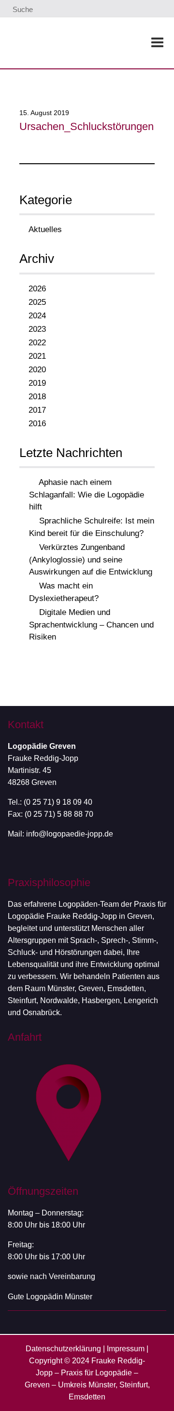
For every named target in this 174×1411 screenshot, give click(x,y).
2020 (37, 369)
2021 (37, 356)
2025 (37, 302)
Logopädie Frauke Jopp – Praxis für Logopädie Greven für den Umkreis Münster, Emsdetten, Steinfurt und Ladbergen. (65, 42)
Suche (22, 9)
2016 (37, 423)
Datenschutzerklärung (63, 1349)
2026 (37, 288)
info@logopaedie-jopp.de (69, 834)
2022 (37, 342)
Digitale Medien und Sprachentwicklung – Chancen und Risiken (91, 624)
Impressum (126, 1349)
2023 (37, 329)
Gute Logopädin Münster (50, 1297)
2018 (37, 396)
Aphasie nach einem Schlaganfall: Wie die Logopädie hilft (86, 494)
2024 (37, 315)
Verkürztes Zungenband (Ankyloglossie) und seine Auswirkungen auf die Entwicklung (90, 559)
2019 (37, 383)
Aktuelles (45, 229)
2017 (37, 410)
